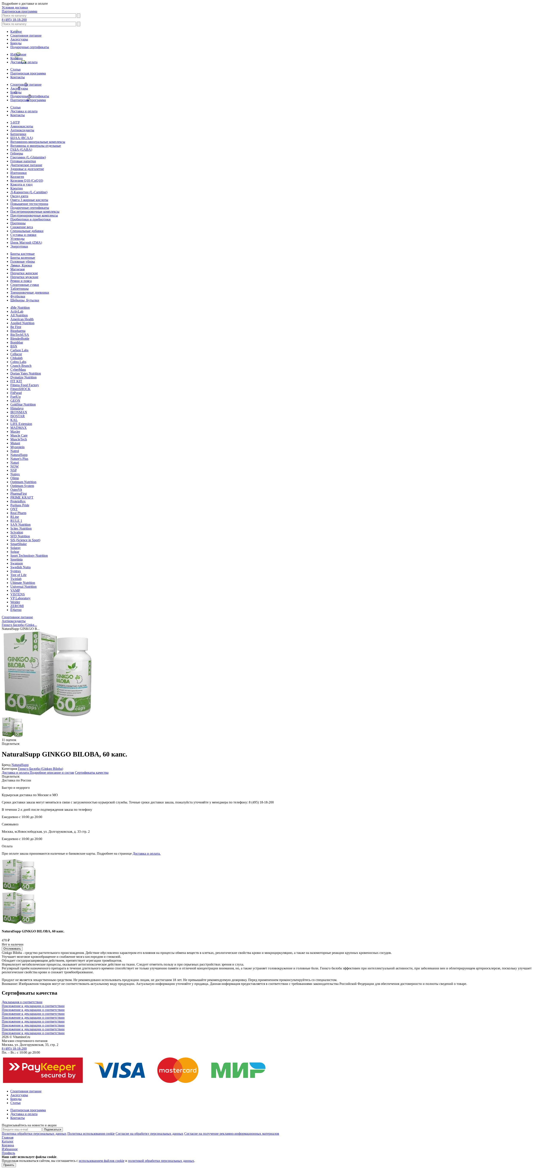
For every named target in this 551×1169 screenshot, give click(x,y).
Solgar (14, 551)
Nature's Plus (19, 458)
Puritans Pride (19, 505)
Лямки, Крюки (21, 265)
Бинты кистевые (22, 254)
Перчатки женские (24, 273)
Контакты (17, 77)
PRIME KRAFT (21, 497)
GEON (15, 400)
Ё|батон (16, 610)
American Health (22, 319)
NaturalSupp (19, 455)
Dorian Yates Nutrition (25, 373)
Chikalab (16, 358)
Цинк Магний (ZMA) (26, 242)
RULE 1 (16, 520)
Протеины (18, 223)
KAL (14, 420)
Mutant (15, 443)
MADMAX (18, 427)
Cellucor (16, 354)
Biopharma (17, 331)
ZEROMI (17, 606)
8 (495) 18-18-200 (14, 20)
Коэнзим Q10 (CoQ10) (26, 180)
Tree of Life (18, 575)
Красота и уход (21, 184)
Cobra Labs (18, 362)
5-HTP (15, 122)
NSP (13, 470)
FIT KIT (16, 381)
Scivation (16, 532)
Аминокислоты (21, 126)
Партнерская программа (19, 11)
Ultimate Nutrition (22, 582)
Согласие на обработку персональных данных (149, 1133)
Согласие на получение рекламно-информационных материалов (231, 1133)
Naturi (14, 462)
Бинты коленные (22, 257)
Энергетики (19, 246)
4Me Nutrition (20, 307)
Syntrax (15, 571)
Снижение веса (21, 227)
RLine (14, 517)
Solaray (15, 548)
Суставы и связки (23, 235)
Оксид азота (19, 196)
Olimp (14, 478)
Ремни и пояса (21, 281)
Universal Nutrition (23, 586)
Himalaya (16, 408)
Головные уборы (22, 261)
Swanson (16, 563)
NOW (14, 466)
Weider (15, 602)
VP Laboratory (20, 598)
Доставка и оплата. (147, 853)
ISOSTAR (17, 416)
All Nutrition (19, 315)
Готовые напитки (23, 161)
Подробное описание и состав (52, 772)
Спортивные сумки (24, 285)
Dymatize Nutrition (23, 377)
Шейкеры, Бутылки (24, 300)
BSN (13, 346)
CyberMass (18, 369)
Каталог (16, 31)
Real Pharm (18, 513)
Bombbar (16, 342)
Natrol (14, 451)
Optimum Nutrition (23, 482)
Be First (15, 327)
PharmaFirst (18, 493)
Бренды (16, 43)
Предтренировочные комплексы (34, 215)
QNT (14, 509)
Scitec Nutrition (21, 528)
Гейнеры (16, 153)
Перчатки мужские (24, 277)
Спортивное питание (26, 35)
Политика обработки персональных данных (34, 1133)
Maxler (15, 431)
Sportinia (16, 559)
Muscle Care (19, 435)
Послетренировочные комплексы (34, 211)
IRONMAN (18, 412)
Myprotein (17, 447)
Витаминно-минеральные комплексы (37, 142)
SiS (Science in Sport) (25, 540)
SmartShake (18, 544)
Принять (8, 1165)
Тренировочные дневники (29, 292)
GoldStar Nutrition (23, 404)
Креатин (16, 188)
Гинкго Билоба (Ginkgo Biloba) (40, 769)
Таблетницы (19, 288)
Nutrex (15, 474)
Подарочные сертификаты (29, 47)
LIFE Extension (21, 424)
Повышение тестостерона (29, 204)
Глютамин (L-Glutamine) (28, 157)
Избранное (18, 54)
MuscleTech (18, 439)
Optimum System (22, 486)
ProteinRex (18, 501)
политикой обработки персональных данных (161, 1161)
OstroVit (16, 489)
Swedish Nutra (20, 567)
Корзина (16, 58)
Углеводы (17, 238)
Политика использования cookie (91, 1133)
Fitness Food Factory (24, 385)
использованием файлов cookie (101, 1161)
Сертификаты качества (91, 772)
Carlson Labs (19, 350)
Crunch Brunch (20, 365)
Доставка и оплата (23, 62)
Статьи (15, 69)
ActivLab (16, 311)
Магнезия (17, 269)
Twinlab (16, 579)
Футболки (17, 296)
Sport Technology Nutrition (29, 555)
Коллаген (17, 176)
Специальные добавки (26, 231)
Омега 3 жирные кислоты (29, 200)
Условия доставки (15, 7)
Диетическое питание (26, 165)
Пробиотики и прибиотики (30, 219)
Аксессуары (19, 39)
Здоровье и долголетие (27, 169)
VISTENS (17, 594)
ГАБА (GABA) (21, 149)
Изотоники (18, 173)
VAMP (15, 590)
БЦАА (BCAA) (21, 138)
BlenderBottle (19, 338)
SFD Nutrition (20, 536)
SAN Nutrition (20, 524)
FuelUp (15, 396)
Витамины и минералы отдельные (35, 145)
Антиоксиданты (22, 130)
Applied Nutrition (22, 323)
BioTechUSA (19, 334)
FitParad (16, 393)
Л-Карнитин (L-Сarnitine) (28, 192)
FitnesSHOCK (20, 389)
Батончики (18, 134)
